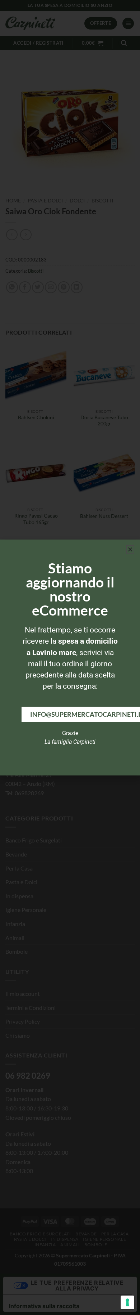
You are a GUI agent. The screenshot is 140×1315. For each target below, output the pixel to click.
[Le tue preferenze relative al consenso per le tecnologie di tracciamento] (127, 1302)
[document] (70, 657)
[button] (130, 549)
